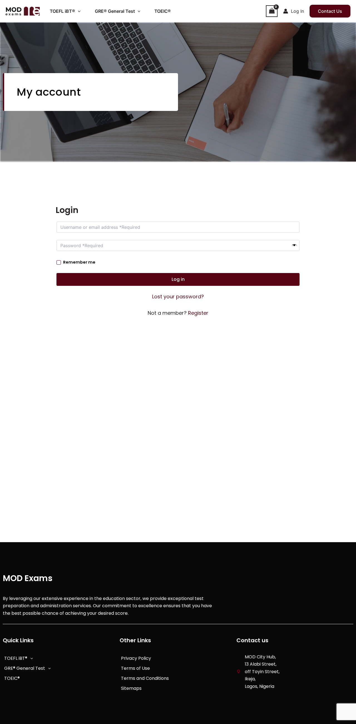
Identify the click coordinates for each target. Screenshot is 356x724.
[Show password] (294, 245)
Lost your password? (178, 296)
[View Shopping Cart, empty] (272, 11)
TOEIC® (12, 678)
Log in (178, 279)
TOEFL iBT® (15, 658)
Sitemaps (131, 688)
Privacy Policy (136, 658)
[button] (78, 11)
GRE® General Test (24, 668)
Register (198, 312)
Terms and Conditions (145, 678)
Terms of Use (135, 668)
